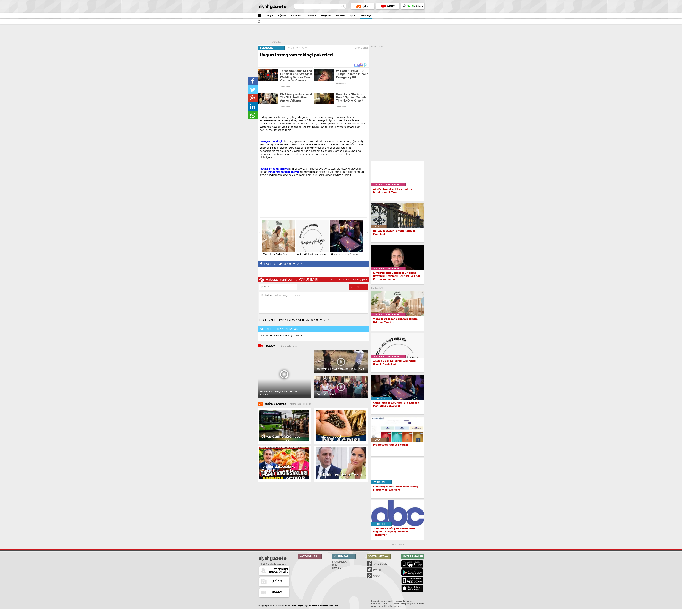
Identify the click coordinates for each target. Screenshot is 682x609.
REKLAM (333, 605)
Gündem (311, 15)
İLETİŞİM (336, 568)
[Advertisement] (347, 35)
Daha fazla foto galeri (301, 404)
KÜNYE (336, 565)
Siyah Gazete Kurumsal (316, 605)
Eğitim (282, 15)
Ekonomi (296, 15)
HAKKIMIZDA (339, 562)
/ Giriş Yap (415, 6)
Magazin (326, 15)
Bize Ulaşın (297, 605)
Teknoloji (366, 15)
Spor (352, 15)
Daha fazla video (289, 346)
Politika (340, 15)
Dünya (269, 15)
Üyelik (278, 570)
